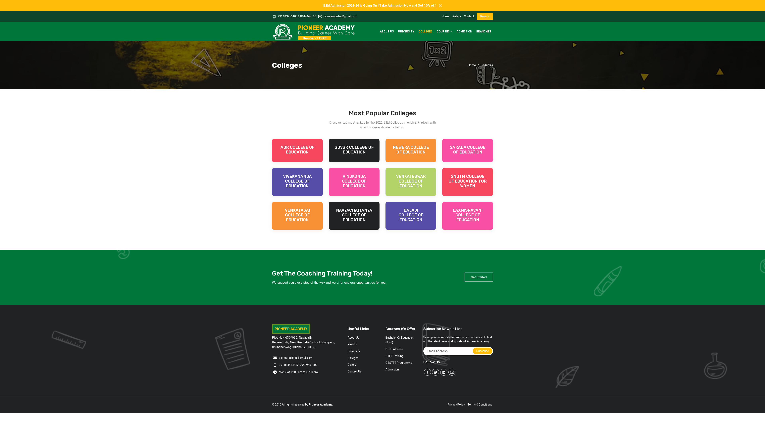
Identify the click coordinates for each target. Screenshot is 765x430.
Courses (443, 31)
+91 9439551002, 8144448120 (297, 16)
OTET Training (394, 356)
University (406, 31)
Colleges (425, 31)
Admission (464, 31)
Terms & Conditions (480, 404)
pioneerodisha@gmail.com (340, 16)
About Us (387, 31)
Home (445, 16)
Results (485, 16)
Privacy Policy (456, 404)
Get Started (479, 277)
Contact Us (354, 371)
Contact (469, 16)
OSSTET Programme (398, 362)
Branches (483, 31)
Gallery (456, 16)
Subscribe (482, 351)
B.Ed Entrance (394, 349)
